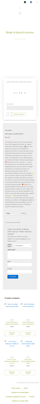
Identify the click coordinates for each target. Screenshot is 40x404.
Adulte (12, 82)
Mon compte (16, 388)
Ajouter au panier (19, 114)
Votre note (9, 245)
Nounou (17, 82)
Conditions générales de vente (15, 396)
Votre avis (11, 250)
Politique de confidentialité (20, 392)
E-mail (9, 268)
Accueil (8, 82)
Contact (31, 396)
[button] (20, 13)
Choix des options (12, 333)
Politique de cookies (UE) (20, 401)
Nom (9, 261)
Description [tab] (8, 130)
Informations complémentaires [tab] (14, 134)
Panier (26, 388)
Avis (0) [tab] (7, 137)
